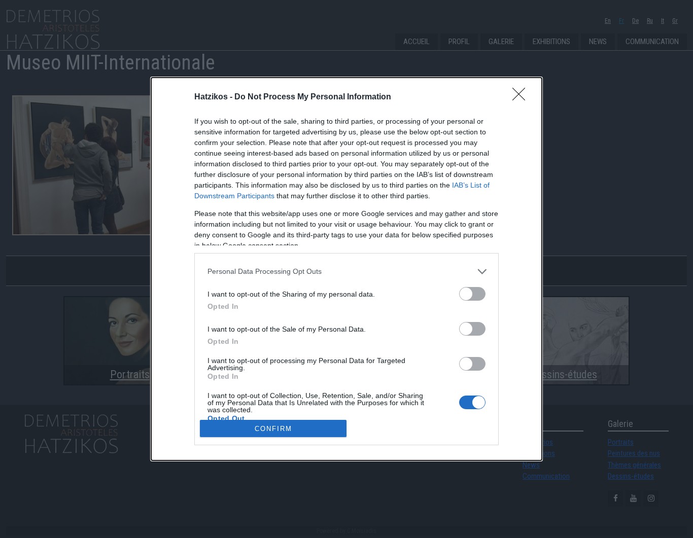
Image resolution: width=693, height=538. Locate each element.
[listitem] (346, 271)
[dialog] (346, 269)
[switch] (472, 294)
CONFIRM (273, 429)
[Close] (522, 97)
